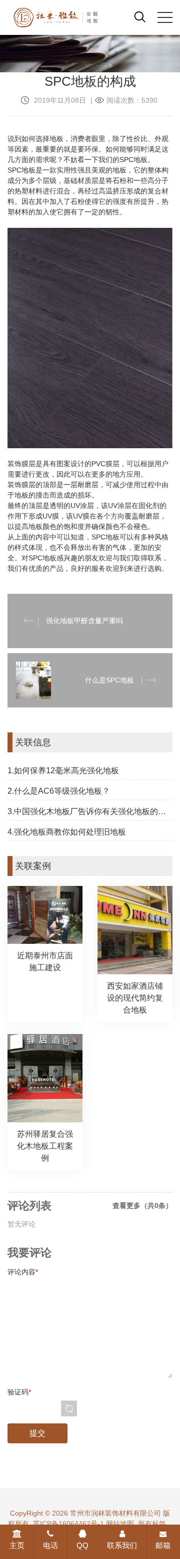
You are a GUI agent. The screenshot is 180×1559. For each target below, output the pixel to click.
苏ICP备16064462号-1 (68, 1524)
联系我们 (122, 1545)
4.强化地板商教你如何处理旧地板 (67, 832)
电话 (50, 1545)
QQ (82, 1545)
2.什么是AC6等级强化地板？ (59, 791)
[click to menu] (165, 17)
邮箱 (163, 1545)
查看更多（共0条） (142, 1206)
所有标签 (152, 1524)
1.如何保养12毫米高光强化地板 (63, 770)
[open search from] (140, 16)
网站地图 (120, 1524)
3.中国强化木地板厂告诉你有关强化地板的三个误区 (90, 811)
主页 (17, 1545)
